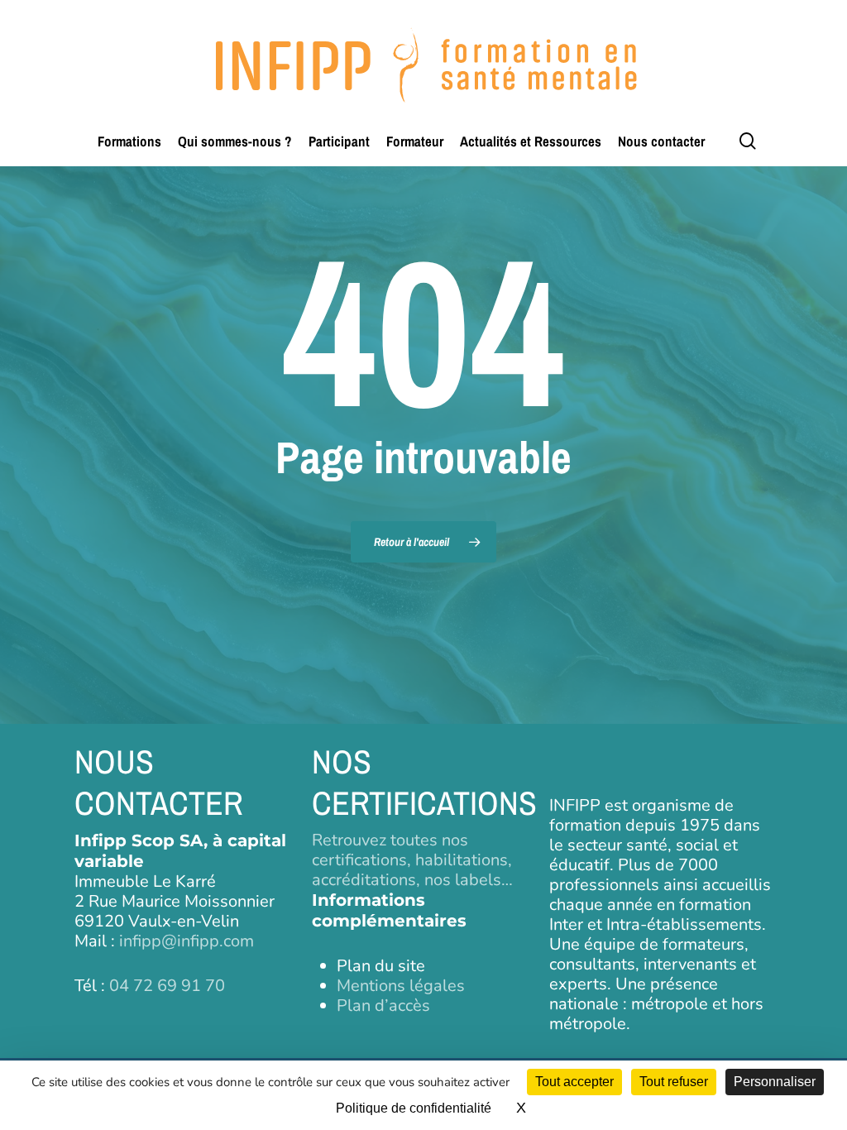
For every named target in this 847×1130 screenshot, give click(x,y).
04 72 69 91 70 (167, 985)
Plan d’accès (383, 1005)
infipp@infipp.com (186, 941)
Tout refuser (673, 1082)
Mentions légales (401, 985)
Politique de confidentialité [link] (413, 1108)
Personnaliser (775, 1082)
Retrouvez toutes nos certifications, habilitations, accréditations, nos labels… (412, 860)
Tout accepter (574, 1082)
